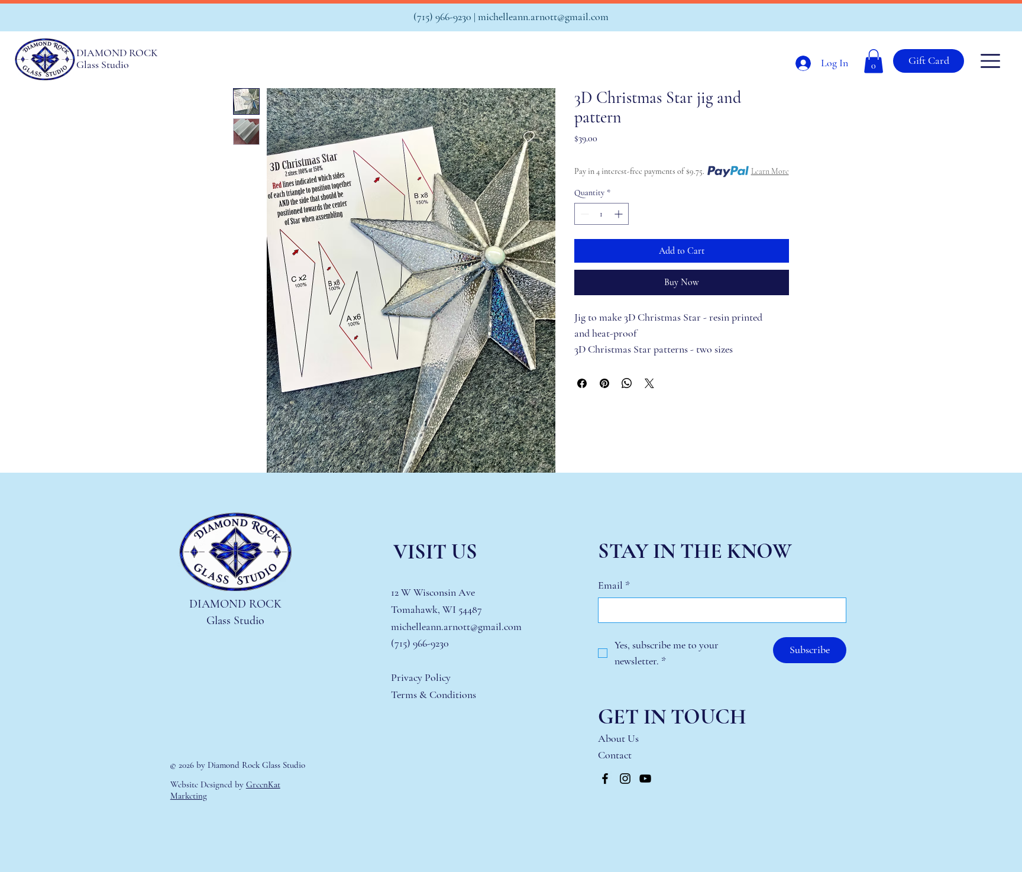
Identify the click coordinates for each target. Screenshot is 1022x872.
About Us (618, 738)
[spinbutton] (601, 214)
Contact (616, 754)
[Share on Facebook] (582, 383)
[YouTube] (645, 778)
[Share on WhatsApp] (627, 383)
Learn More (770, 171)
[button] (873, 61)
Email (614, 585)
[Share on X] (649, 383)
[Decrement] (583, 214)
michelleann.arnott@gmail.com (543, 16)
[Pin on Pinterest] (604, 383)
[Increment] (619, 214)
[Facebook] (605, 778)
